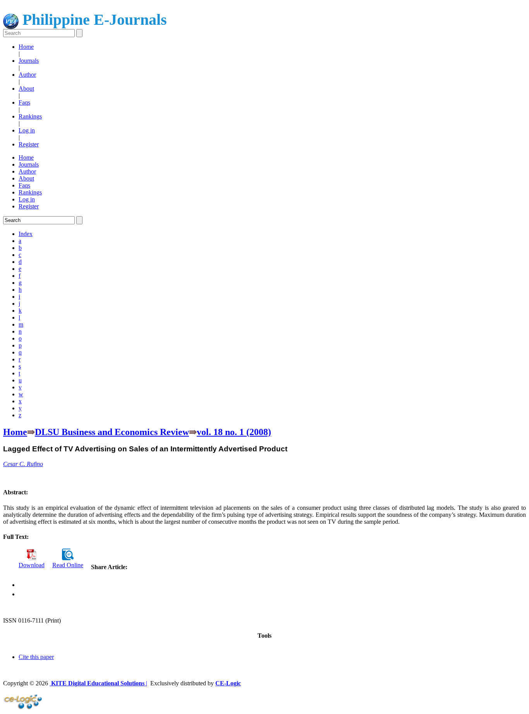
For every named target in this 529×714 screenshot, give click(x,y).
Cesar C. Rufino (23, 464)
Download (32, 565)
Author (27, 74)
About (26, 88)
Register (29, 144)
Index (26, 234)
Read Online (67, 565)
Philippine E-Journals (93, 19)
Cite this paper (36, 657)
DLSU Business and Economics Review (112, 432)
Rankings (30, 116)
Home (26, 46)
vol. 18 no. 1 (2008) (234, 432)
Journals (29, 60)
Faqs (24, 102)
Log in (27, 130)
